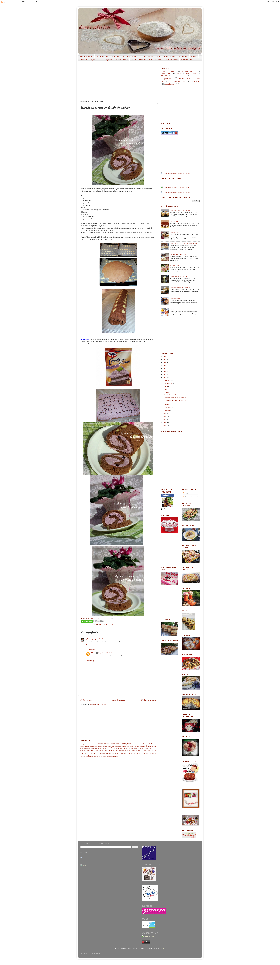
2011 (165, 420)
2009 (165, 426)
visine (111, 756)
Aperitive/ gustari (102, 56)
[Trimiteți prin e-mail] (94, 621)
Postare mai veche (148, 699)
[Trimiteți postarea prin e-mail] (111, 618)
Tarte (100, 60)
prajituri (105, 624)
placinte (143, 750)
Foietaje (194, 56)
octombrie (168, 380)
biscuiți (82, 746)
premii (95, 753)
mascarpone (90, 750)
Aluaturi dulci (183, 56)
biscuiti (153, 744)
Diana (93, 653)
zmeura (115, 756)
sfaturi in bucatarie (138, 753)
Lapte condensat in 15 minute (178, 276)
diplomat (142, 746)
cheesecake (122, 746)
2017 (165, 369)
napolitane (111, 750)
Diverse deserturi (122, 60)
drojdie (92, 748)
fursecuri (119, 748)
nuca (116, 750)
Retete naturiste (186, 60)
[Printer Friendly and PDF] (86, 622)
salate (125, 753)
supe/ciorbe (153, 753)
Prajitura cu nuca (175, 298)
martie (167, 404)
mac (142, 748)
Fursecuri (83, 60)
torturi (89, 755)
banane (133, 744)
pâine (135, 750)
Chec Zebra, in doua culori (178, 254)
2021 (165, 360)
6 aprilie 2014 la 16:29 (100, 639)
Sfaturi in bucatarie (171, 60)
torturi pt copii (97, 756)
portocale (153, 750)
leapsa (139, 748)
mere (96, 750)
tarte (81, 756)
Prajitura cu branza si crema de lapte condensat (184, 243)
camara (100, 746)
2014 (165, 378)
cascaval (114, 746)
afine (81, 744)
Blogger (162, 948)
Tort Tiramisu (174, 221)
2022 (165, 357)
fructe (101, 624)
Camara (158, 60)
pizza (139, 750)
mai (166, 389)
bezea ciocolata (147, 744)
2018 (165, 366)
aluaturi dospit (94, 744)
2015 (165, 374)
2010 (165, 423)
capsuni (105, 746)
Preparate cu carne (130, 56)
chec (117, 746)
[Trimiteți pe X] (99, 621)
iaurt (127, 748)
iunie (166, 386)
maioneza (147, 748)
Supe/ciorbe (115, 56)
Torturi (133, 60)
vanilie (108, 756)
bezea (141, 744)
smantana (147, 753)
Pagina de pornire (86, 56)
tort (84, 756)
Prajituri (92, 60)
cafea (95, 746)
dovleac (88, 748)
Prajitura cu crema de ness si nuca (180, 210)
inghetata (131, 748)
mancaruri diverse (176, 76)
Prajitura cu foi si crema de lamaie (180, 287)
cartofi (109, 746)
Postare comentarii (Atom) (97, 704)
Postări (186, 493)
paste (132, 750)
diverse (148, 746)
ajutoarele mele (87, 744)
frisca (108, 748)
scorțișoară (130, 753)
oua (129, 750)
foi (100, 748)
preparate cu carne (104, 753)
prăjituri (90, 753)
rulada (111, 624)
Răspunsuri (91, 649)
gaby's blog (89, 639)
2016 (165, 372)
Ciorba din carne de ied (171, 395)
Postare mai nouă (87, 699)
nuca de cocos (123, 750)
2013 (165, 414)
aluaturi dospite (103, 744)
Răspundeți (89, 645)
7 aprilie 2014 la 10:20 (105, 653)
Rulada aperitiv (174, 265)
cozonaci (136, 746)
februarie (168, 407)
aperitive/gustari (125, 744)
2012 (165, 417)
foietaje (104, 748)
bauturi (137, 744)
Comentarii (188, 497)
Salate (159, 56)
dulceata (97, 748)
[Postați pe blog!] (96, 621)
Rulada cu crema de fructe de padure (175, 398)
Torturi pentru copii (145, 60)
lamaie (135, 748)
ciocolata (130, 746)
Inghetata (109, 60)
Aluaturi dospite (169, 56)
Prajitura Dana (174, 232)
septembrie (168, 383)
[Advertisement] (118, 81)
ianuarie (167, 410)
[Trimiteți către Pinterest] (103, 621)
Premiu (172, 309)
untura (104, 756)
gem (123, 748)
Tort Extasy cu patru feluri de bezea (175, 400)
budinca (92, 746)
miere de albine (103, 750)
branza (86, 746)
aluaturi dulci (114, 744)
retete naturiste (115, 753)
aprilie (167, 392)
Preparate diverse (146, 56)
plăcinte (148, 750)
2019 (165, 363)
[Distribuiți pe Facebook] (101, 621)
